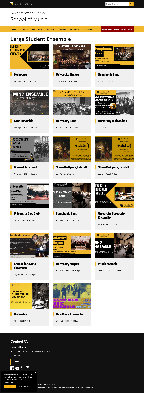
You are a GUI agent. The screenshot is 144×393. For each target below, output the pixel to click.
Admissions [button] (37, 29)
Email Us (18, 362)
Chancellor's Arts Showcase (25, 266)
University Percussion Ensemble (112, 215)
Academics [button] (50, 29)
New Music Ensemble (69, 314)
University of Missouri (23, 4)
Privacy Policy (14, 379)
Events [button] (25, 29)
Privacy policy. (88, 388)
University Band (66, 121)
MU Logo (11, 3)
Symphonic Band (108, 74)
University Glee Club (27, 213)
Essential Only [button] (10, 386)
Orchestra (20, 74)
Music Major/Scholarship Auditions (117, 29)
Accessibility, (80, 388)
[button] (24, 386)
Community (75, 29)
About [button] (14, 29)
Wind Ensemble (23, 121)
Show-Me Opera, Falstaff (71, 167)
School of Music (28, 19)
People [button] (63, 29)
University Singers (67, 74)
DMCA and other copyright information (63, 388)
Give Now (88, 29)
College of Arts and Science (28, 13)
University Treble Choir (112, 121)
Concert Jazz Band (25, 167)
